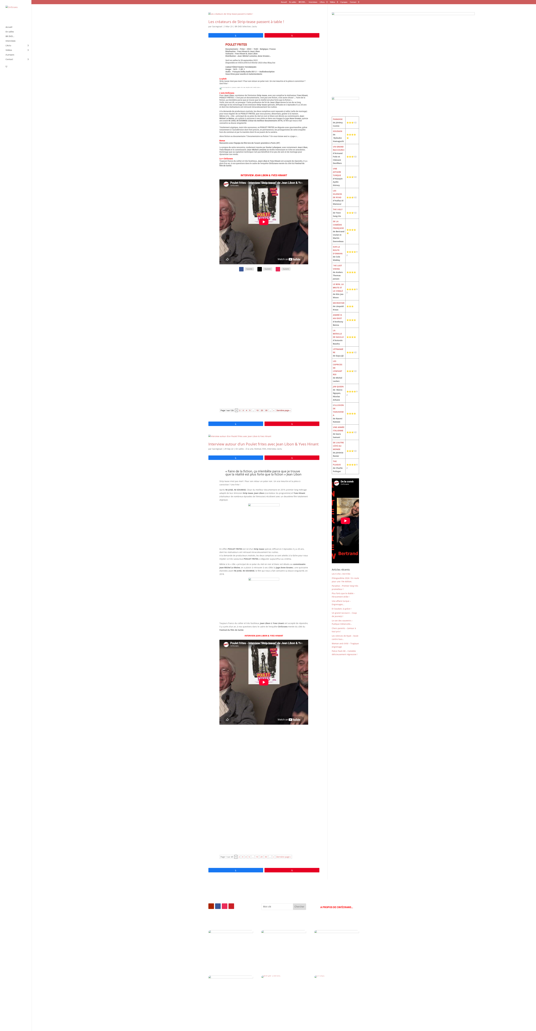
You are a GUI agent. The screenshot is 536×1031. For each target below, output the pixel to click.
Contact (353, 2)
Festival (236, 291)
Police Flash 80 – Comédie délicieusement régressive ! (253, 375)
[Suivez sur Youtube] (211, 906)
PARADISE (338, 119)
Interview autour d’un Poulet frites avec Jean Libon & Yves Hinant (263, 444)
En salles (292, 2)
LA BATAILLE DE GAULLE (338, 333)
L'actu (254, 26)
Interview (271, 449)
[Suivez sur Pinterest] (231, 906)
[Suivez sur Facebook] (241, 269)
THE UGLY (338, 209)
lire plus (226, 311)
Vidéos (332, 2)
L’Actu (322, 2)
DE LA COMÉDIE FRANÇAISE (338, 224)
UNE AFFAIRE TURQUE (337, 172)
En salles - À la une (244, 449)
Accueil (284, 2)
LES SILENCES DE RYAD (337, 194)
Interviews (313, 2)
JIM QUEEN (338, 386)
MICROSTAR (338, 303)
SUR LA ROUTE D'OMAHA (338, 250)
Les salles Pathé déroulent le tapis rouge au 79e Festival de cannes (253, 777)
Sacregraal (217, 26)
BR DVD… (302, 2)
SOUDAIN (337, 131)
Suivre (249, 269)
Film (264, 449)
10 (257, 410)
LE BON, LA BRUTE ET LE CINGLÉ (338, 287)
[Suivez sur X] (259, 269)
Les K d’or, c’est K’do (341, 573)
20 (262, 410)
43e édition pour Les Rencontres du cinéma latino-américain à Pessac (254, 822)
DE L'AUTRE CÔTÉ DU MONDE (338, 446)
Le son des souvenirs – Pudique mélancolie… (247, 332)
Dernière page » (283, 410)
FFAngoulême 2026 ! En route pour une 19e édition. (250, 287)
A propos (343, 2)
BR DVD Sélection (243, 26)
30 (266, 410)
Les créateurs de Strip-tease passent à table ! (246, 21)
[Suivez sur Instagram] (278, 269)
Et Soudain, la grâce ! (341, 608)
